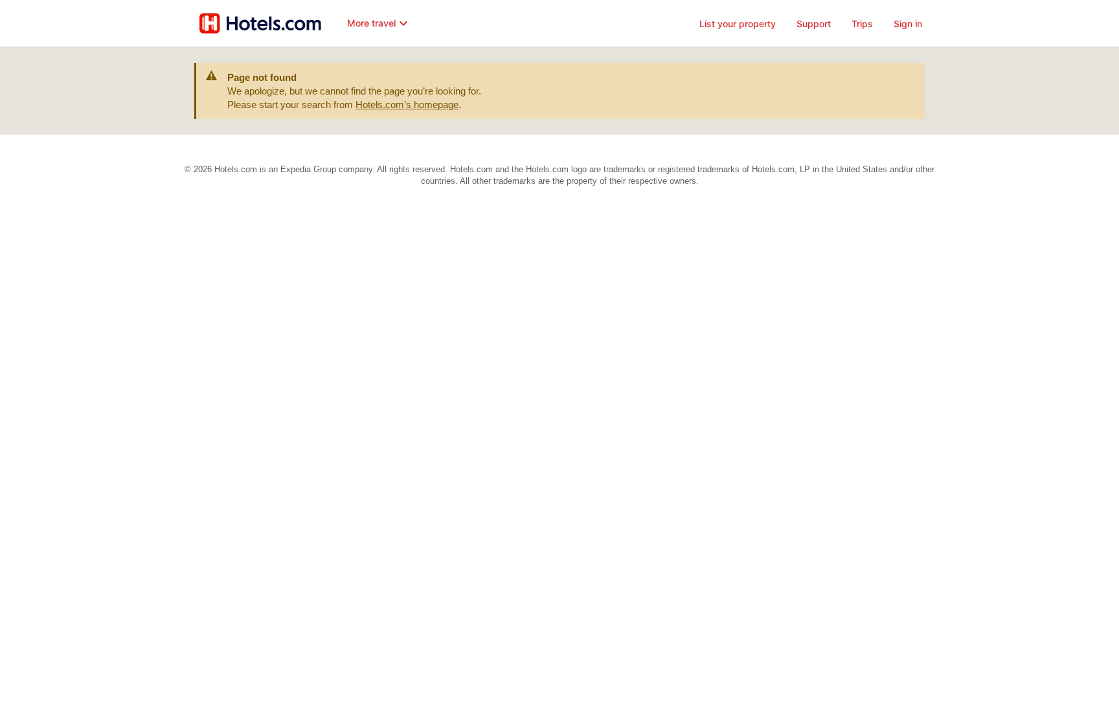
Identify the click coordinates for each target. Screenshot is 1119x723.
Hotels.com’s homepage (407, 104)
